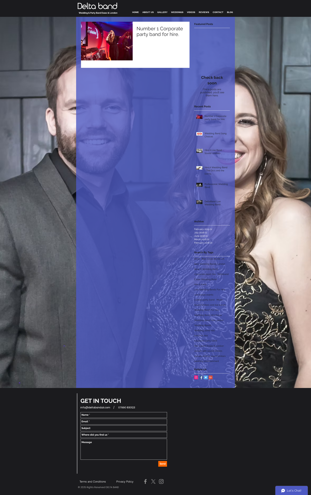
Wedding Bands (202, 325)
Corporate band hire (205, 274)
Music (220, 299)
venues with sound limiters (208, 351)
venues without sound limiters (210, 356)
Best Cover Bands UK (213, 258)
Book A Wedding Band (206, 269)
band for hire (201, 335)
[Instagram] (161, 481)
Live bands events (203, 294)
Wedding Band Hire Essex (208, 315)
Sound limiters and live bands (210, 305)
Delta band (97, 6)
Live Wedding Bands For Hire (209, 289)
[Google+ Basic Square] (211, 377)
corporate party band (205, 340)
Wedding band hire (204, 330)
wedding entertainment (206, 361)
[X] (153, 481)
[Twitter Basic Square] (206, 377)
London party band (204, 299)
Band (197, 258)
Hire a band (200, 284)
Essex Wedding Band (205, 279)
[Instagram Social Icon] (196, 377)
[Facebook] (145, 481)
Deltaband (223, 274)
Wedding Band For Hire (206, 310)
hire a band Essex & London (209, 346)
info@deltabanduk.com (95, 407)
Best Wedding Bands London (209, 264)
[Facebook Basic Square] (201, 377)
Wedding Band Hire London (209, 320)
